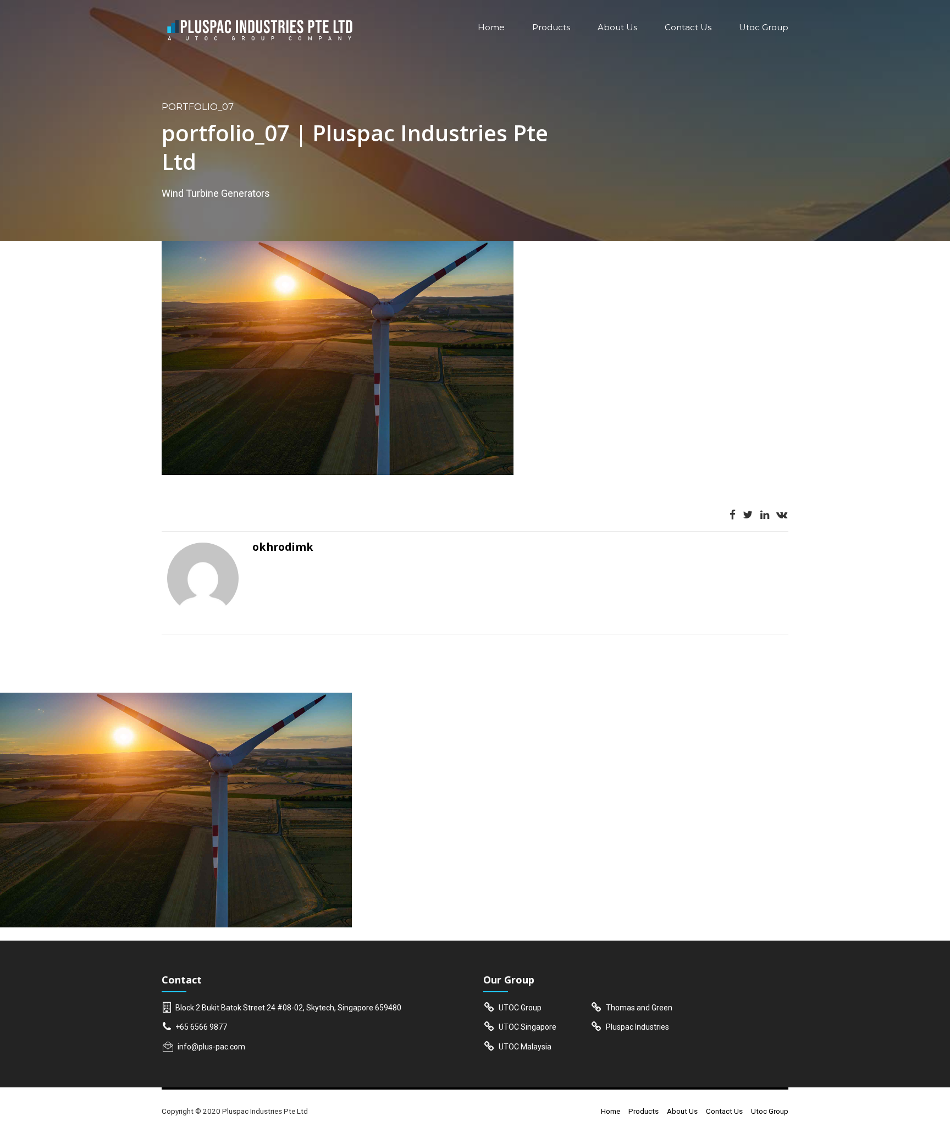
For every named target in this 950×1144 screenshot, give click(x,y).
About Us (617, 27)
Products (551, 27)
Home (491, 27)
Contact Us (688, 27)
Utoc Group (763, 27)
